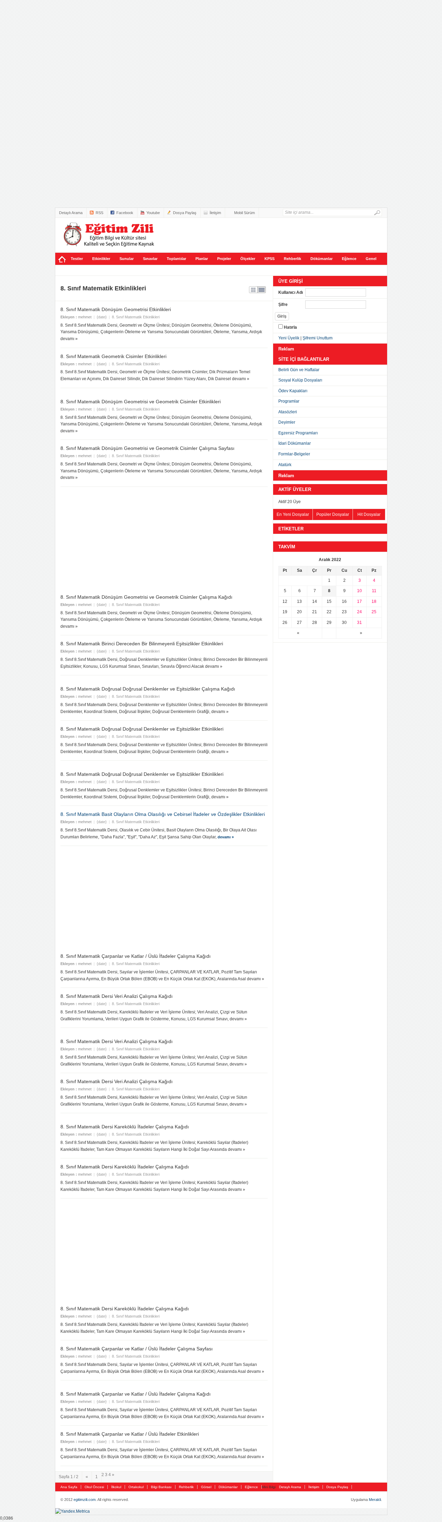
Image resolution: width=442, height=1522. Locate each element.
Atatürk (284, 464)
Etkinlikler (101, 259)
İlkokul (116, 1487)
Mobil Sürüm (244, 213)
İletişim (215, 213)
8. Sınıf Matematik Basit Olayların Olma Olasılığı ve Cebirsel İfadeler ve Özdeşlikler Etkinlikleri (162, 814)
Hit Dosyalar (369, 514)
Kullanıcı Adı (290, 292)
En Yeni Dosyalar (293, 514)
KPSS (270, 259)
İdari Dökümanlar (294, 443)
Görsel (206, 1487)
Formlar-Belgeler (294, 454)
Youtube (153, 213)
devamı (226, 837)
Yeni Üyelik (288, 338)
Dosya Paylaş (184, 213)
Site (108, 234)
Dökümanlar (321, 259)
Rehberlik (292, 259)
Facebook (124, 213)
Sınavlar (150, 259)
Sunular (126, 259)
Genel (371, 259)
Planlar (201, 259)
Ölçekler (247, 259)
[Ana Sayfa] (62, 259)
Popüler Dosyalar (332, 514)
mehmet (85, 317)
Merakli (375, 1499)
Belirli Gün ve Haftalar (298, 369)
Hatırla (290, 327)
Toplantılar (176, 259)
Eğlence (349, 259)
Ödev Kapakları (292, 390)
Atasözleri (287, 412)
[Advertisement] (27, 103)
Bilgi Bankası (161, 1487)
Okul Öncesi (94, 1487)
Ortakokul (136, 1487)
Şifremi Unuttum (317, 338)
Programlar (288, 401)
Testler (77, 259)
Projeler (224, 259)
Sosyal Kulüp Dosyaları (300, 380)
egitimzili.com (85, 1499)
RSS (99, 213)
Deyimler (286, 422)
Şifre (283, 304)
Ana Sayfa (68, 1487)
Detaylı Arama (71, 213)
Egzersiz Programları (298, 433)
